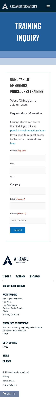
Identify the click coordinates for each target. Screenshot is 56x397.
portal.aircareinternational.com (27, 130)
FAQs (5, 311)
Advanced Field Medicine (14, 331)
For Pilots (7, 302)
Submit (18, 230)
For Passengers (10, 305)
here (12, 143)
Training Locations (11, 314)
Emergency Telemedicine (15, 323)
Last (12, 177)
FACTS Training (10, 294)
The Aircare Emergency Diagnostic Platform (22, 328)
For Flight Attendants (12, 299)
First (12, 164)
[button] (48, 6)
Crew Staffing (10, 342)
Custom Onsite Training (13, 308)
